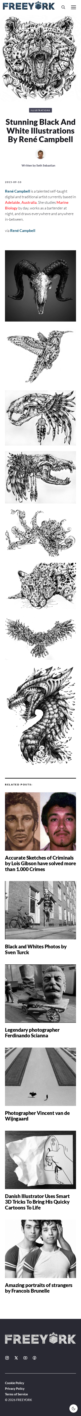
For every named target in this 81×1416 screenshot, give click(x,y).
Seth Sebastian (45, 165)
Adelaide (12, 202)
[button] (63, 7)
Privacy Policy (15, 1388)
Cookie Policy (14, 1383)
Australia (29, 202)
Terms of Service (16, 1394)
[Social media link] (7, 1358)
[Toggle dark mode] (73, 1408)
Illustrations (40, 110)
